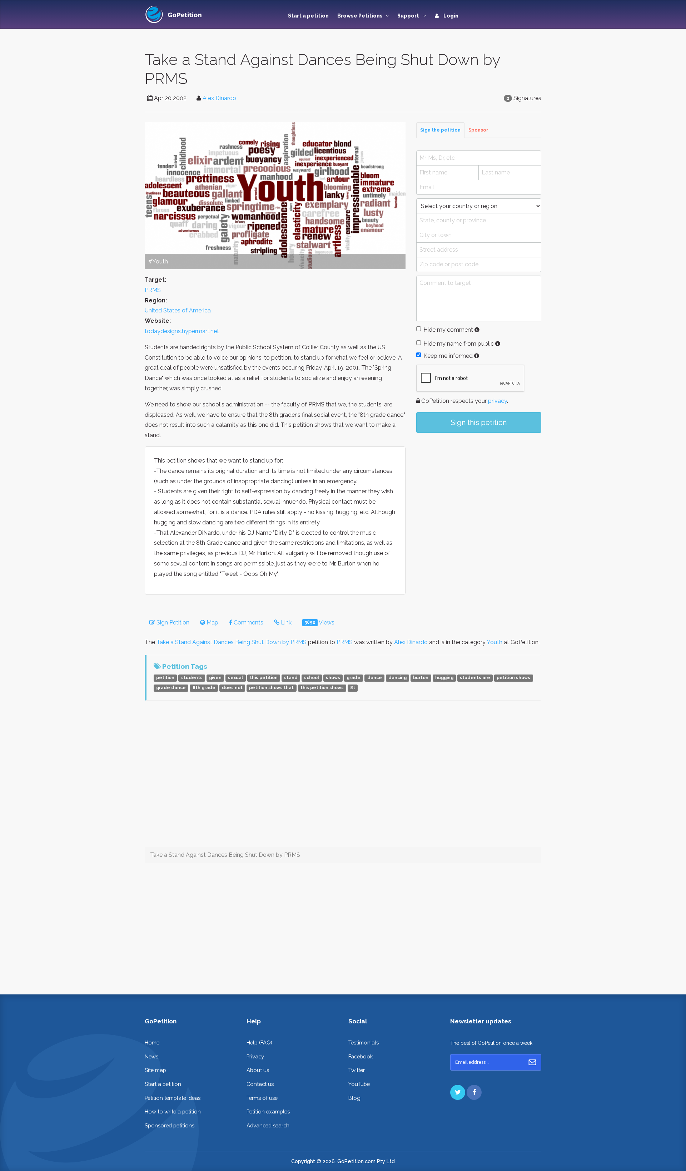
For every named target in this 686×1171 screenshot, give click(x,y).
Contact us (260, 1084)
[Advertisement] (478, 497)
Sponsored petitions (169, 1125)
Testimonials (363, 1042)
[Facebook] (474, 1092)
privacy (497, 400)
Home (152, 1042)
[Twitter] (457, 1092)
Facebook (360, 1056)
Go (532, 1062)
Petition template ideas (172, 1098)
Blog (354, 1098)
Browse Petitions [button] (360, 16)
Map (211, 622)
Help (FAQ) (259, 1042)
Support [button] (408, 16)
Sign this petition (479, 422)
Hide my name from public (458, 343)
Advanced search (268, 1125)
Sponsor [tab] (478, 130)
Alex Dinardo (219, 98)
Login (450, 16)
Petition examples (268, 1111)
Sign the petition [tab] (440, 130)
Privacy (255, 1056)
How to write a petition (173, 1111)
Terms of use (262, 1098)
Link (285, 622)
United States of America (178, 310)
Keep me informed (448, 355)
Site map (155, 1070)
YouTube (359, 1084)
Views (319, 622)
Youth (494, 642)
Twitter (356, 1070)
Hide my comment (448, 329)
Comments (247, 622)
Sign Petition (172, 622)
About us (258, 1070)
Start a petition (308, 16)
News (151, 1056)
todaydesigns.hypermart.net (182, 331)
